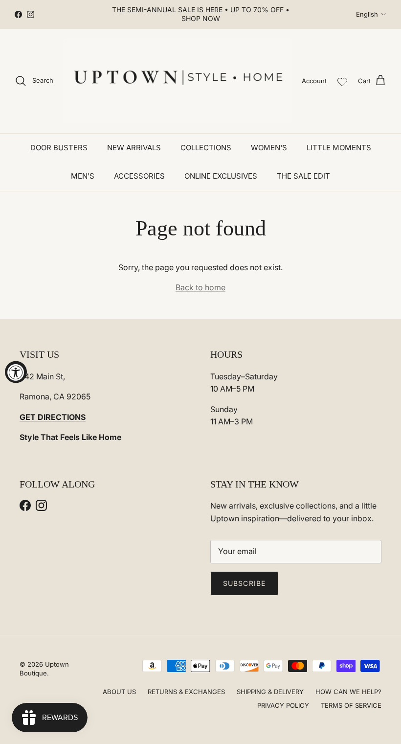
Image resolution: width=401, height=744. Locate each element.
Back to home (200, 287)
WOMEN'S (269, 147)
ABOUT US (119, 692)
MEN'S (82, 176)
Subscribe (244, 583)
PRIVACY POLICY (283, 705)
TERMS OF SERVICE (351, 705)
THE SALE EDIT (303, 176)
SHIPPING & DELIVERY (270, 692)
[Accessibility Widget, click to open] (16, 372)
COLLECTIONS (205, 147)
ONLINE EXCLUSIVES (220, 176)
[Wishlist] (342, 80)
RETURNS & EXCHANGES (186, 692)
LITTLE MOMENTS (339, 147)
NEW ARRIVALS (134, 147)
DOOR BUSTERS (59, 147)
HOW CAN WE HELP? (348, 692)
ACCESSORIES (139, 176)
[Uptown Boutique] (177, 81)
